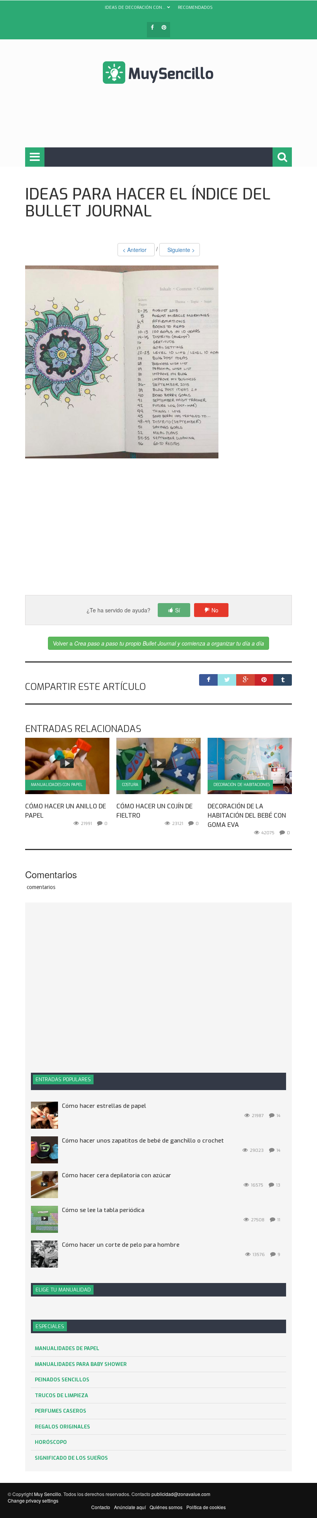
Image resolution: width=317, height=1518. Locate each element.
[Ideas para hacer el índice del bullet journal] (121, 361)
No (214, 610)
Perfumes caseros (60, 1411)
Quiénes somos (166, 1507)
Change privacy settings (33, 1500)
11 (278, 1220)
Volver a (158, 643)
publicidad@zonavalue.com (181, 1494)
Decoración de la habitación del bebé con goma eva (247, 815)
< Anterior (136, 250)
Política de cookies (206, 1507)
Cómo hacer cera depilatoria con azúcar (116, 1175)
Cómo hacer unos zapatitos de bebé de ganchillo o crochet (143, 1140)
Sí (177, 610)
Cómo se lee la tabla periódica (103, 1210)
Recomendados (195, 7)
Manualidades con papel (57, 784)
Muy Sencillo (47, 1494)
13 (278, 1185)
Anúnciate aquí (130, 1507)
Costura (130, 784)
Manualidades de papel (67, 1348)
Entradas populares (63, 1079)
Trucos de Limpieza (61, 1395)
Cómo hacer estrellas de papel (104, 1106)
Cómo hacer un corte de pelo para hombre (120, 1245)
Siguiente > (179, 250)
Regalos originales (62, 1426)
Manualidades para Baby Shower (81, 1364)
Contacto (100, 1507)
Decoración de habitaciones (241, 784)
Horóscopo (51, 1442)
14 (278, 1116)
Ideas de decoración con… (135, 7)
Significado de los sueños (71, 1458)
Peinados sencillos (62, 1379)
